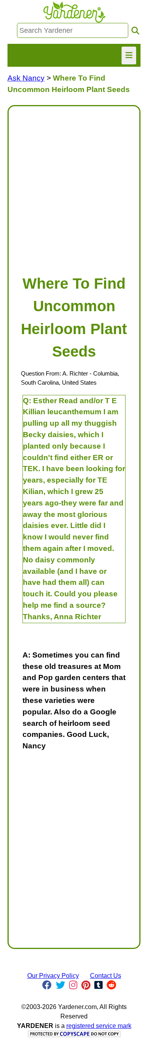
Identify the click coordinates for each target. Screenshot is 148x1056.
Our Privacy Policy (53, 975)
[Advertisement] (74, 187)
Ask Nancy (26, 78)
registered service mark (98, 1025)
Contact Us (105, 975)
